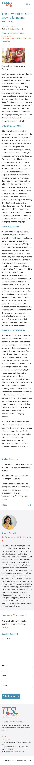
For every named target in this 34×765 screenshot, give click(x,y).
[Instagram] (30, 537)
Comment (6, 638)
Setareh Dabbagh (16, 29)
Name (5, 665)
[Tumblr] (20, 537)
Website (5, 685)
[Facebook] (6, 537)
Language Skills (7, 36)
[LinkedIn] (15, 537)
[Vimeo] (23, 537)
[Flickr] (18, 537)
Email (4, 675)
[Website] (2, 537)
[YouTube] (26, 537)
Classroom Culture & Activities (13, 33)
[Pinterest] (2, 541)
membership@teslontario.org (15, 751)
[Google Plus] (12, 537)
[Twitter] (9, 537)
